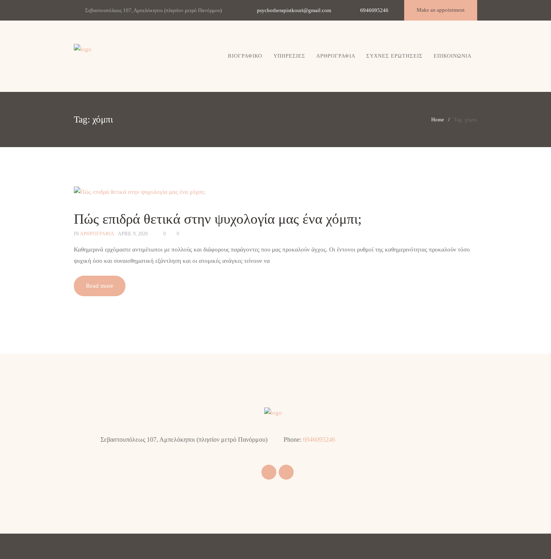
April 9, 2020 (133, 234)
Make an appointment (441, 10)
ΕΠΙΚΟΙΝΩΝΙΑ (453, 56)
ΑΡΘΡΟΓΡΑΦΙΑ (335, 56)
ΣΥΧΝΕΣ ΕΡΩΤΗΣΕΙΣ (394, 56)
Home (437, 119)
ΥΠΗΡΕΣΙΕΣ (289, 56)
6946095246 (374, 10)
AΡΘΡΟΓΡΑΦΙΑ (97, 234)
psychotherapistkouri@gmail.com (294, 10)
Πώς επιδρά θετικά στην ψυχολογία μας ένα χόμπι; (218, 219)
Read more (99, 286)
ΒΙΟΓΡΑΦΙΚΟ (245, 56)
